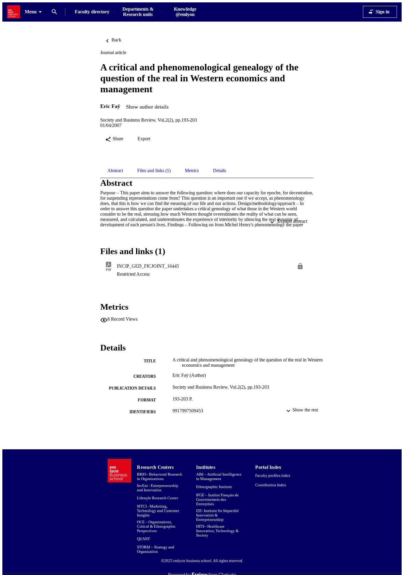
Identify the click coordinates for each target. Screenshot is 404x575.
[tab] (115, 171)
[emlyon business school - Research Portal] (13, 12)
